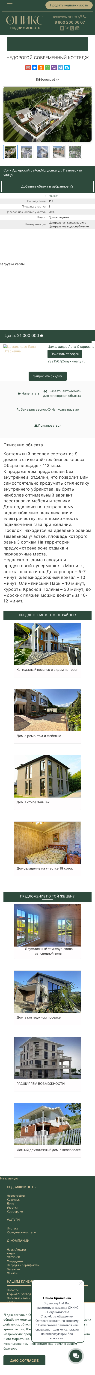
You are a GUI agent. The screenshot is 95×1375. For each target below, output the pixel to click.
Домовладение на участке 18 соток (45, 868)
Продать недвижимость (69, 5)
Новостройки (16, 1195)
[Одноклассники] (41, 67)
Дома (10, 1203)
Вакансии (13, 1269)
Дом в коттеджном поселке (39, 1017)
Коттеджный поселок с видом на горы (47, 669)
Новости (12, 1290)
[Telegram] (60, 67)
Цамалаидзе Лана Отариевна (71, 346)
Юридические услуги (21, 1232)
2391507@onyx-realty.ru (66, 361)
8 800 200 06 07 (70, 22)
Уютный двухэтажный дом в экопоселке (49, 1150)
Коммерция (15, 1211)
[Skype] (67, 67)
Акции (11, 1253)
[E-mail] (28, 67)
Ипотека (12, 1228)
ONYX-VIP (13, 1257)
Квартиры (13, 1199)
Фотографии (49, 79)
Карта (11, 1302)
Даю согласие (24, 1360)
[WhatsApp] (47, 67)
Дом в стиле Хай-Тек (33, 802)
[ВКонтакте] (34, 67)
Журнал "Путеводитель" (23, 1294)
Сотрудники (15, 1261)
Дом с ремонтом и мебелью (39, 736)
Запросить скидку (47, 376)
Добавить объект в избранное (45, 186)
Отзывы (12, 1273)
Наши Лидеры (16, 1249)
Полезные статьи (18, 1298)
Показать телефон (64, 354)
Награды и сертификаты (23, 1265)
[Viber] (54, 67)
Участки (12, 1207)
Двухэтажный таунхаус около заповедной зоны (49, 951)
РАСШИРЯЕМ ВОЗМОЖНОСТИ (41, 1083)
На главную (9, 1178)
